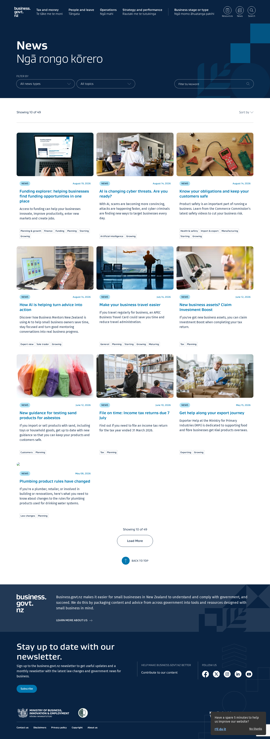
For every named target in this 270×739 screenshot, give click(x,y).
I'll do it (220, 729)
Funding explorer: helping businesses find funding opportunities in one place (54, 196)
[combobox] (45, 83)
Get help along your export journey (211, 413)
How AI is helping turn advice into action (51, 307)
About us (92, 727)
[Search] (248, 84)
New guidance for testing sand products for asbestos (48, 415)
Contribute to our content (159, 672)
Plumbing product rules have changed (55, 481)
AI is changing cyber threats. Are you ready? (133, 193)
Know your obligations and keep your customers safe (214, 193)
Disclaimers (39, 727)
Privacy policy (59, 727)
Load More (135, 540)
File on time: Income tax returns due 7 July (134, 415)
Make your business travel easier (129, 304)
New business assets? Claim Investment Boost (205, 307)
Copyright (77, 727)
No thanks (255, 728)
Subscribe (27, 688)
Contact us (22, 727)
